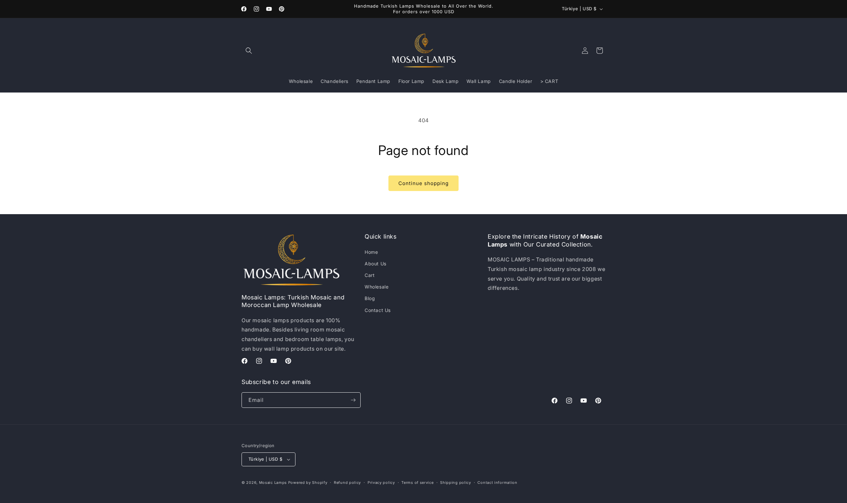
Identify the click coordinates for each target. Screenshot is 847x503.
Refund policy (347, 482)
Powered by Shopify (308, 482)
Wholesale (376, 287)
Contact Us (378, 310)
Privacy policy (381, 482)
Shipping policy (455, 482)
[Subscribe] (353, 400)
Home (371, 252)
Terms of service (417, 482)
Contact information (497, 482)
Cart (370, 275)
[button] (249, 50)
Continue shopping (423, 183)
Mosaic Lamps (273, 482)
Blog (370, 298)
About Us (375, 263)
